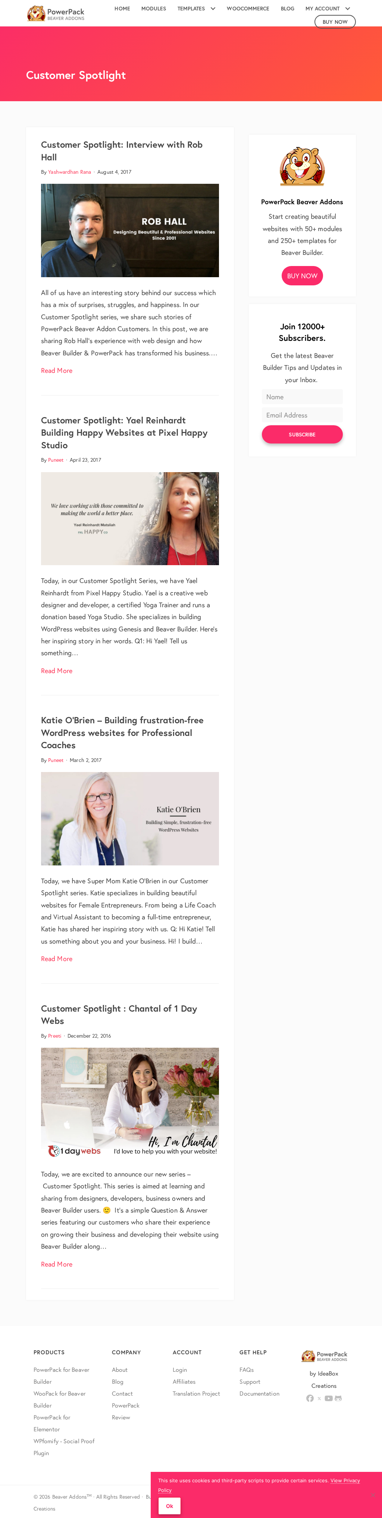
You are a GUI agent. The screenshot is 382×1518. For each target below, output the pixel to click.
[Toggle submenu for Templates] (212, 8)
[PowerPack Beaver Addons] (302, 164)
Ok (169, 1506)
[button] (302, 275)
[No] (372, 1495)
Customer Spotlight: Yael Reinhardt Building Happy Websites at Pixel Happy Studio (124, 432)
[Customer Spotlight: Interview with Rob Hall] (130, 229)
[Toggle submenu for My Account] (347, 8)
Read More (56, 370)
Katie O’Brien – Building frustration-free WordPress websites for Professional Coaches (122, 732)
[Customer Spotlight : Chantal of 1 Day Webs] (130, 1102)
